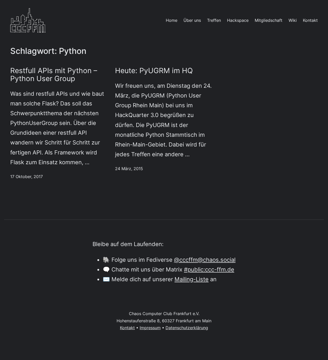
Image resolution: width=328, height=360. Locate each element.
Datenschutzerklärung (187, 327)
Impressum (150, 327)
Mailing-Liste (192, 279)
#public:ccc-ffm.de (209, 269)
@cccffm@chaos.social (204, 259)
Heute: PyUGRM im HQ (154, 71)
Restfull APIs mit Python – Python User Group (53, 75)
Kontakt (127, 327)
